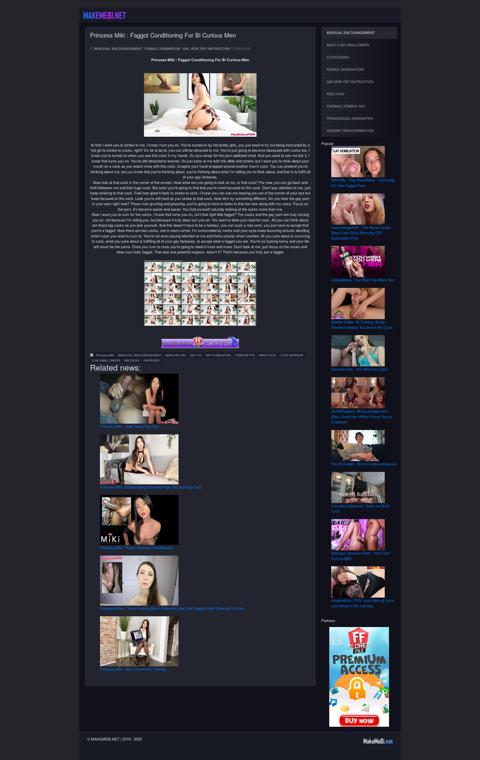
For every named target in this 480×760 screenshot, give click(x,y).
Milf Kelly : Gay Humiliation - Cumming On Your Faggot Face (362, 182)
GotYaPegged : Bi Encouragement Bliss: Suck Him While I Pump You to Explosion (361, 416)
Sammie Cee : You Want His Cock (359, 369)
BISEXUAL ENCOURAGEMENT (118, 48)
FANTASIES (152, 360)
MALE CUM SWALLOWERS (348, 44)
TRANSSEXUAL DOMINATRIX (350, 118)
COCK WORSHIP (292, 355)
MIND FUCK (267, 355)
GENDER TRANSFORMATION (350, 130)
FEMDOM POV (245, 355)
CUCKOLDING (338, 57)
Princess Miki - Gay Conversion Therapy (133, 669)
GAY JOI (195, 355)
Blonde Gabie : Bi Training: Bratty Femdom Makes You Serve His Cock (361, 324)
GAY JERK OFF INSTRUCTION (206, 48)
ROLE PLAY (335, 93)
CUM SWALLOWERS (106, 360)
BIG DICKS (132, 360)
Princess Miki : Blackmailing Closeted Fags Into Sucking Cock (151, 487)
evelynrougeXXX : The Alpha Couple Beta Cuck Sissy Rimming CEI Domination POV (361, 233)
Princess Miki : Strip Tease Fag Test (129, 426)
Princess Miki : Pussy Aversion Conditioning (136, 547)
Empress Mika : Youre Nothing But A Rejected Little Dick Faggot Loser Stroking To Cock (172, 608)
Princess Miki (105, 355)
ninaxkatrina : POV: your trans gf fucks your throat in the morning (362, 603)
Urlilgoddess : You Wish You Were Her (362, 279)
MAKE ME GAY (176, 355)
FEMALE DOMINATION (162, 48)
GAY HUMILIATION (218, 355)
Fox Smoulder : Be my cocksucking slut (363, 463)
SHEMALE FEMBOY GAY (346, 106)
